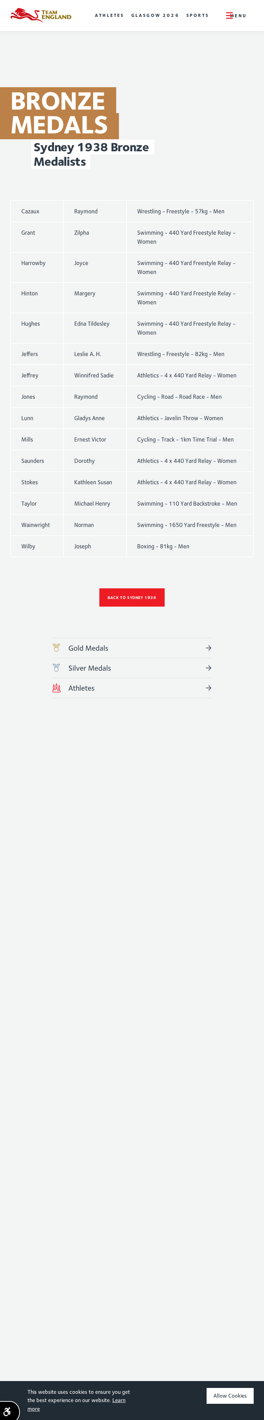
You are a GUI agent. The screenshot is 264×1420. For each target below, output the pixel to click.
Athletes (109, 15)
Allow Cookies (230, 1395)
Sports (197, 15)
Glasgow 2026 (155, 15)
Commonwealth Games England (41, 15)
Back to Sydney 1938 (132, 597)
